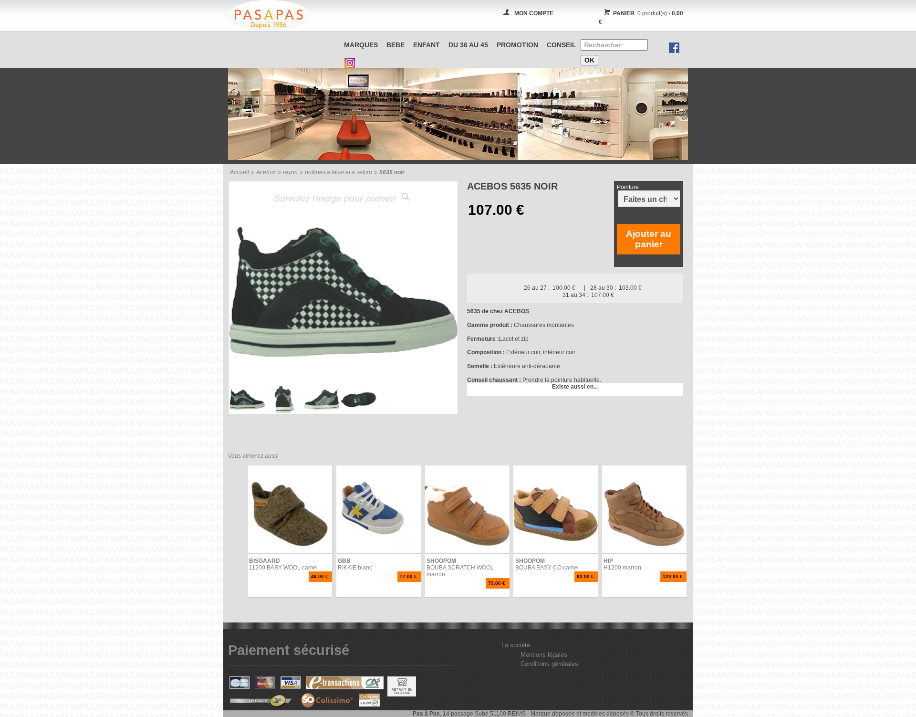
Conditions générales (549, 663)
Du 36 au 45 (468, 45)
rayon (290, 172)
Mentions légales (543, 654)
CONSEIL (561, 45)
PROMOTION (517, 45)
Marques (361, 45)
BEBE (395, 45)
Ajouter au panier (648, 239)
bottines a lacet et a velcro (338, 172)
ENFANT (426, 45)
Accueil (239, 172)
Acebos (266, 172)
